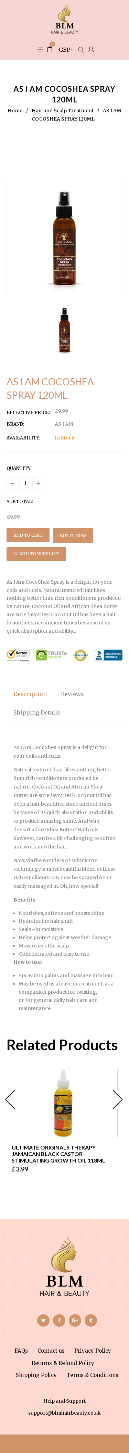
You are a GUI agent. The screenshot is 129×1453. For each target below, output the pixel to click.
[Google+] (75, 1320)
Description (30, 694)
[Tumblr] (91, 1320)
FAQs (21, 1351)
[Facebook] (59, 1320)
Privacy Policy (92, 1351)
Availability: (23, 438)
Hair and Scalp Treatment (63, 111)
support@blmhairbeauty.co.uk (64, 1413)
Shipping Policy (36, 1375)
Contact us (51, 1351)
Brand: (15, 424)
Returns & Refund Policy (63, 1363)
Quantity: (19, 468)
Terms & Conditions (92, 1375)
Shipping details (36, 712)
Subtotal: (20, 502)
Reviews (72, 694)
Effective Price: (28, 412)
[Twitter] (43, 1320)
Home (15, 111)
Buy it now (73, 535)
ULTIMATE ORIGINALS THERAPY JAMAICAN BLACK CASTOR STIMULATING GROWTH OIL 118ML (58, 1154)
